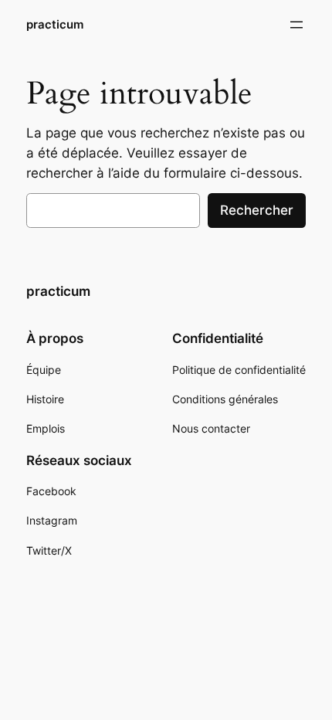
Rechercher (256, 210)
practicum (54, 25)
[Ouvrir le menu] (296, 24)
